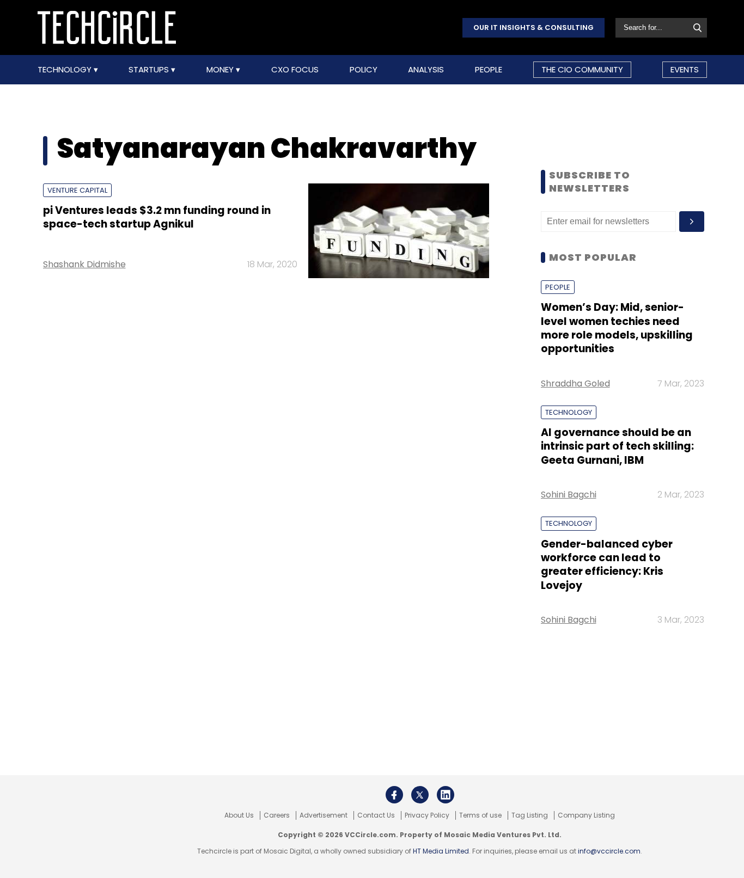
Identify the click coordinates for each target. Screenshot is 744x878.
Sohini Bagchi (568, 494)
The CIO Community (582, 69)
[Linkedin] (445, 794)
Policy (363, 69)
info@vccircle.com (609, 851)
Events (684, 69)
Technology (66, 69)
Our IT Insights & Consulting (533, 27)
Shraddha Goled (575, 383)
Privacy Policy (427, 815)
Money (221, 69)
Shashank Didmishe (84, 264)
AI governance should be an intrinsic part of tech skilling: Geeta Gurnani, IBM (617, 446)
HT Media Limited (441, 851)
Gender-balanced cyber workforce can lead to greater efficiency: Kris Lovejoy (607, 565)
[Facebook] (394, 794)
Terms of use (480, 815)
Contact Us (376, 815)
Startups (150, 69)
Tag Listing (529, 815)
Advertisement (323, 815)
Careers (277, 815)
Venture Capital (77, 190)
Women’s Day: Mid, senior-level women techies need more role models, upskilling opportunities (617, 328)
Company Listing (586, 815)
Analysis (426, 69)
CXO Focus (295, 69)
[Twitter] (420, 794)
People (488, 69)
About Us (239, 815)
